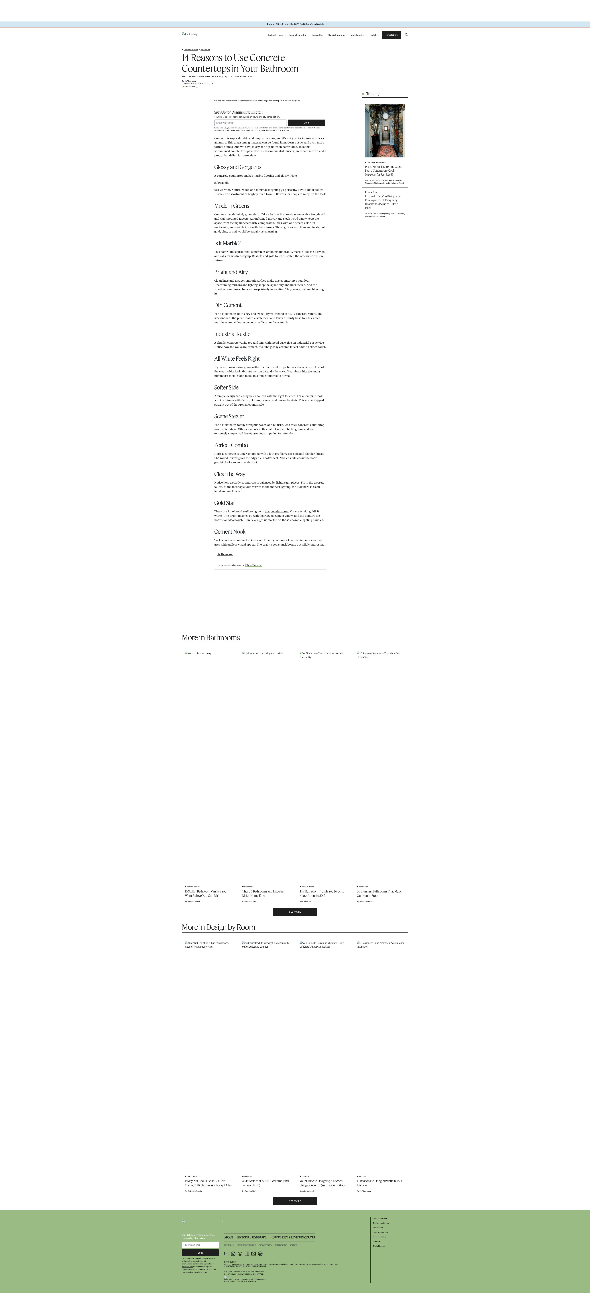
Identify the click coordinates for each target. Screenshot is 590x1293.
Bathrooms (205, 50)
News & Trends (193, 887)
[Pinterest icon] (240, 1254)
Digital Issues (379, 1246)
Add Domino (189, 86)
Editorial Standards (253, 565)
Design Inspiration (298, 35)
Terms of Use (311, 128)
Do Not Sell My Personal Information (240, 1281)
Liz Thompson (190, 81)
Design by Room (275, 35)
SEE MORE (295, 911)
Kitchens (248, 1176)
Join (306, 122)
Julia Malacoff (308, 1191)
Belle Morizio (398, 214)
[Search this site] (406, 34)
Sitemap (293, 1245)
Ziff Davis (243, 1271)
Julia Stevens (379, 216)
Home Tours (372, 192)
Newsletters (391, 35)
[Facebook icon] (247, 1254)
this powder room (277, 511)
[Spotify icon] (260, 1254)
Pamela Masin (194, 901)
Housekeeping (357, 35)
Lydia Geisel (373, 214)
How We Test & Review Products (293, 1237)
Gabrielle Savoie (195, 1191)
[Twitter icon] (253, 1254)
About (228, 1237)
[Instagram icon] (233, 1254)
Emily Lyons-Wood (396, 183)
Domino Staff (250, 1191)
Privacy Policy (254, 130)
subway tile (221, 183)
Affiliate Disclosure (246, 1245)
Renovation (317, 35)
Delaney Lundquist (380, 180)
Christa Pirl (306, 901)
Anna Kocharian (366, 901)
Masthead (229, 1245)
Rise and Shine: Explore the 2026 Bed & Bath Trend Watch (295, 24)
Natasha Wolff (251, 901)
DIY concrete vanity (303, 314)
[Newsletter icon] (226, 1254)
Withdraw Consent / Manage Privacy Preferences (245, 1279)
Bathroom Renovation (376, 162)
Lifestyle (373, 35)
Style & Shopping (336, 35)
